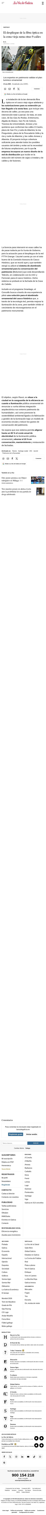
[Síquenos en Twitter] (10, 1456)
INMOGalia (6, 1216)
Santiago (28, 1196)
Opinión (5, 1262)
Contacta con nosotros (10, 1197)
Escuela (28, 1300)
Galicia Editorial (26, 1492)
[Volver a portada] (23, 3)
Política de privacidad (17, 1510)
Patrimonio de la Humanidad (11, 453)
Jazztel (35, 451)
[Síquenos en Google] (4, 1462)
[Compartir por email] (9, 89)
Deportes (5, 1265)
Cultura (4, 1272)
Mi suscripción (7, 1158)
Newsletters (6, 1181)
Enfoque (28, 1272)
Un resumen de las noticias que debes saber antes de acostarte (26, 1344)
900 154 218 (23, 1475)
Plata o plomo (30, 1265)
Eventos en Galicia (9, 1220)
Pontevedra (29, 1192)
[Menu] (3, 3)
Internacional (7, 1258)
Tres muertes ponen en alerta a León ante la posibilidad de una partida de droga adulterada (16, 491)
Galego (27, 1148)
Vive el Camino (30, 1276)
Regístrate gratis (15, 1134)
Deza (27, 1175)
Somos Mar (6, 1283)
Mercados (28, 1289)
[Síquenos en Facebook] (4, 1456)
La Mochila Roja (31, 1279)
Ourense (28, 1189)
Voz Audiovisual (36, 1488)
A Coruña (28, 1157)
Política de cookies (30, 1510)
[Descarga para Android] (41, 1438)
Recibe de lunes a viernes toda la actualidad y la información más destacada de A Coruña (25, 1393)
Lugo (27, 1185)
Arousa (27, 1164)
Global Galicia (30, 1251)
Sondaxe (14, 1490)
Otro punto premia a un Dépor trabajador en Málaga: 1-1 (14, 479)
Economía (5, 1251)
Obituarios (6, 1286)
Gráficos (5, 1276)
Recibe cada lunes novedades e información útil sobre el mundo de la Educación (26, 1361)
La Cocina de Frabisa (33, 1258)
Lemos (27, 1182)
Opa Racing (6, 1309)
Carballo (28, 1171)
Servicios (5, 1209)
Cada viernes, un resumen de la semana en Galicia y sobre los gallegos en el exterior (26, 1386)
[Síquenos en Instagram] (16, 1456)
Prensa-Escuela (37, 1490)
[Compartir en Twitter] (18, 89)
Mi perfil (5, 1178)
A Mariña (28, 1161)
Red (26, 1262)
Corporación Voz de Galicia (13, 1488)
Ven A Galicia (30, 1269)
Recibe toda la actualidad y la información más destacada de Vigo (26, 1418)
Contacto (5, 1223)
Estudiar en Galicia (32, 1255)
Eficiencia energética (10, 1231)
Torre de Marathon (9, 1302)
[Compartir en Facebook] (14, 89)
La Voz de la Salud (32, 1244)
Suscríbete (6, 1169)
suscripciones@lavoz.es (23, 1480)
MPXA (18, 1492)
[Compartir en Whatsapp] (5, 89)
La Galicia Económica (10, 1290)
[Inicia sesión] (42, 3)
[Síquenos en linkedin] (22, 1456)
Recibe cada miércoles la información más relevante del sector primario (26, 1369)
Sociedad (5, 1269)
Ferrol (27, 1178)
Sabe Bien (29, 1248)
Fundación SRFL (26, 1488)
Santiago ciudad (23, 451)
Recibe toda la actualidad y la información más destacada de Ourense (26, 1426)
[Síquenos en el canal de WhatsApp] (40, 1456)
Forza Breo (6, 1319)
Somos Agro (6, 1279)
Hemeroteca (6, 1165)
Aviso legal (5, 1510)
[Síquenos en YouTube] (28, 1456)
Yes (26, 1296)
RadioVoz (7, 1490)
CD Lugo (5, 1312)
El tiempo (5, 1293)
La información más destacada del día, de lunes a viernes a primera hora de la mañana (25, 1337)
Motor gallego (7, 1326)
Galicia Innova (30, 1283)
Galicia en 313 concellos (34, 1203)
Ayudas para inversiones (11, 1235)
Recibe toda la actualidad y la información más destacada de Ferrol (26, 1401)
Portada (5, 1244)
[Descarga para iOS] (36, 1438)
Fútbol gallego (7, 1323)
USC (30, 451)
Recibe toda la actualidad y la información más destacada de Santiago (26, 1410)
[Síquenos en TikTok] (34, 1456)
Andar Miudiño (7, 1316)
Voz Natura (28, 1490)
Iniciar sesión (31, 1134)
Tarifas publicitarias (9, 1206)
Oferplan (5, 1213)
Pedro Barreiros (7, 483)
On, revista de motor (32, 1303)
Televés (14, 451)
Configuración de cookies (26, 1512)
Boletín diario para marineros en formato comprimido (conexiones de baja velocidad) (23, 1377)
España (5, 1255)
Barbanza (28, 1168)
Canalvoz (20, 1490)
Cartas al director (8, 1193)
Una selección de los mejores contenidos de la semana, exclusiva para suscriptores (24, 1352)
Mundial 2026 (7, 1298)
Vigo (26, 1199)
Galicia (4, 1248)
